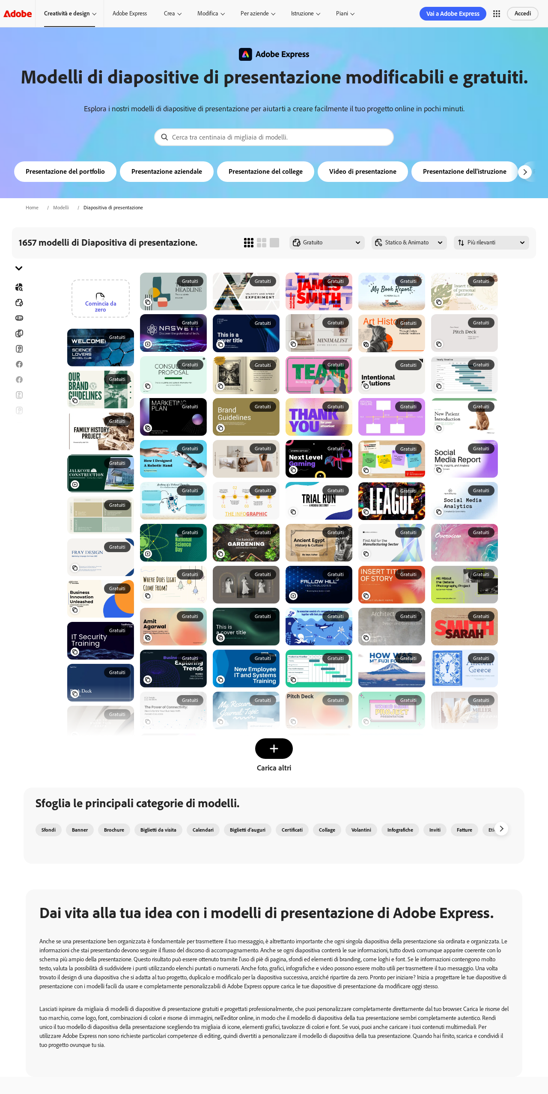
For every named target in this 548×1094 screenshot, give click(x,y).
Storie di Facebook (18, 380)
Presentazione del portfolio (65, 171)
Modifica (207, 13)
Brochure (18, 333)
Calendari (203, 830)
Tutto (18, 302)
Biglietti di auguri (18, 410)
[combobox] (274, 137)
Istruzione (302, 13)
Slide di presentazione (18, 487)
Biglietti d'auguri (247, 830)
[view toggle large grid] (274, 242)
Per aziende (255, 13)
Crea (169, 13)
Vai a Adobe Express (453, 14)
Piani (342, 13)
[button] (496, 14)
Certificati (292, 830)
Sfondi (49, 830)
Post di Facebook (18, 364)
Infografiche (400, 830)
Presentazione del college (266, 171)
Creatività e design (67, 13)
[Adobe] (17, 13)
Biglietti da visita (158, 830)
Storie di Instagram (18, 426)
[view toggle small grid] (248, 242)
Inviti (18, 441)
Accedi (523, 13)
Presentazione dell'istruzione (464, 171)
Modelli (61, 208)
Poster (18, 472)
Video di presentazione (362, 171)
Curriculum (18, 503)
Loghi (18, 457)
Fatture (464, 830)
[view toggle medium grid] (261, 242)
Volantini (18, 395)
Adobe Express (130, 13)
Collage (327, 830)
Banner (18, 318)
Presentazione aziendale (166, 171)
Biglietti (18, 349)
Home (32, 208)
